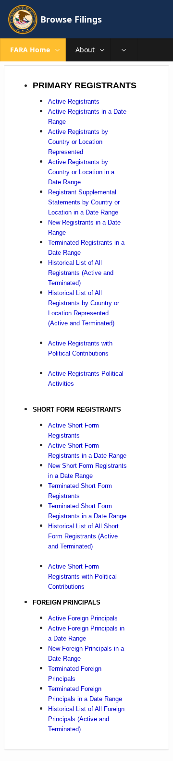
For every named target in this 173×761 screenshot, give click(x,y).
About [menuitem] (85, 49)
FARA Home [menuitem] (30, 49)
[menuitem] (124, 49)
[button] (57, 49)
